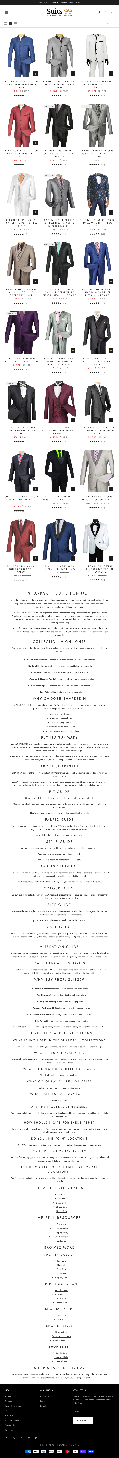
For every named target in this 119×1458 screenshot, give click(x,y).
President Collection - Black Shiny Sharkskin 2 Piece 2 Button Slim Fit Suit (59, 292)
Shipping (8, 1401)
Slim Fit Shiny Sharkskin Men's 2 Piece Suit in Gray (97, 498)
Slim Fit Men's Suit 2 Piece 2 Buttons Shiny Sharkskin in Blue (22, 500)
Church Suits (61, 1302)
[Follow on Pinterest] (28, 1437)
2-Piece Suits (61, 1206)
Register (43, 1405)
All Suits (61, 1194)
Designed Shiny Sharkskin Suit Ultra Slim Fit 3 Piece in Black (59, 154)
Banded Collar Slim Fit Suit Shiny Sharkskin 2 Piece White (97, 84)
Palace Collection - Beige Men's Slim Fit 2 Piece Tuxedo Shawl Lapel (21, 292)
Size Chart (9, 1415)
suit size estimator (93, 803)
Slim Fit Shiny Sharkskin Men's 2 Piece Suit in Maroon (22, 569)
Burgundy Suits (61, 1277)
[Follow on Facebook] (6, 1437)
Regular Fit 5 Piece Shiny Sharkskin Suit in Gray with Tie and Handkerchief (59, 361)
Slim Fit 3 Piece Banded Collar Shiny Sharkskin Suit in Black (22, 430)
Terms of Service (12, 1425)
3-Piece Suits (61, 1211)
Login (42, 1401)
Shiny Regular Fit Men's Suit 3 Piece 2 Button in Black (97, 361)
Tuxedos (61, 1198)
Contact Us (45, 1396)
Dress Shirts (61, 1202)
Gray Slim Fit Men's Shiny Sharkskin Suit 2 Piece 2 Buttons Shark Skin (59, 223)
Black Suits (61, 1260)
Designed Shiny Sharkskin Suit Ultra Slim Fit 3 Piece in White (22, 223)
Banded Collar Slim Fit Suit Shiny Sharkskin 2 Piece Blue (21, 84)
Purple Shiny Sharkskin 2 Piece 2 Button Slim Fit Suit (21, 360)
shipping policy (46, 1026)
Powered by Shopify (68, 1445)
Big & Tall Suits (61, 1361)
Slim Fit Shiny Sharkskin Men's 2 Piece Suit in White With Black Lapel (97, 569)
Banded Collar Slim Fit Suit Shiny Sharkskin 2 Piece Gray (59, 84)
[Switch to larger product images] (5, 23)
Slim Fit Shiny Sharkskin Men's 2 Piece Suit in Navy (59, 567)
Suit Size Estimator (13, 1420)
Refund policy (10, 1429)
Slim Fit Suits (61, 1352)
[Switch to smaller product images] (10, 23)
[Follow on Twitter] (13, 1437)
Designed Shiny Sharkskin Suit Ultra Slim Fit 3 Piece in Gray (97, 154)
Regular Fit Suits (61, 1357)
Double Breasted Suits (61, 1336)
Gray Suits (61, 1269)
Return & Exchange (13, 1405)
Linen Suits (61, 1319)
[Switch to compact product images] (15, 23)
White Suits (61, 1273)
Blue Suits (61, 1265)
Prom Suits (61, 1298)
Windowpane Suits (61, 1340)
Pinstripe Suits (61, 1331)
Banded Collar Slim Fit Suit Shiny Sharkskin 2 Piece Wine (21, 154)
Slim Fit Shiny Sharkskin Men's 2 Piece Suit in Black (59, 498)
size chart (72, 803)
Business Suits (61, 1294)
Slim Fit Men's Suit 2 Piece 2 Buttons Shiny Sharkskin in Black (97, 430)
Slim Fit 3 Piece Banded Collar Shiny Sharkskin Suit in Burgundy (59, 430)
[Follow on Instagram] (21, 1437)
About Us (8, 1396)
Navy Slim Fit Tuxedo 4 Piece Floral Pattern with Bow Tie (97, 223)
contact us (86, 1026)
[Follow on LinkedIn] (36, 1437)
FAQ (6, 1410)
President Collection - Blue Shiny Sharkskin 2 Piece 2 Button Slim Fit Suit (97, 292)
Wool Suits (61, 1315)
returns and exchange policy (66, 1026)
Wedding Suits (61, 1290)
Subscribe (83, 1420)
